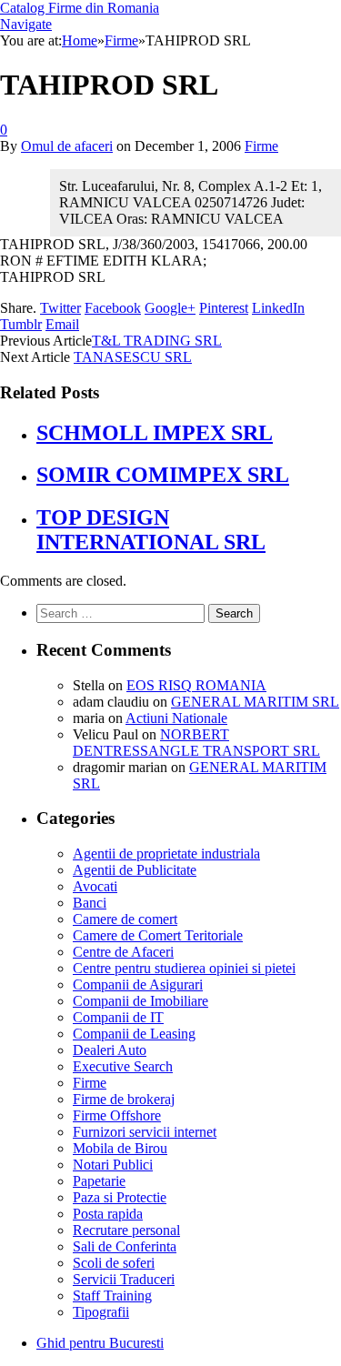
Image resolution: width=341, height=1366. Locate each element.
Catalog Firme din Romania (79, 7)
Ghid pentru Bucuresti (100, 1343)
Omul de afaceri (67, 146)
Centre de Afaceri (123, 951)
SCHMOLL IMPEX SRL (154, 433)
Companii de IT (118, 1017)
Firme (261, 146)
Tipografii (101, 1312)
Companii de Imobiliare (140, 1001)
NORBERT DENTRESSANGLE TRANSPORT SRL (196, 742)
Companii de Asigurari (138, 984)
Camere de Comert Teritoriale (158, 935)
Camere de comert (125, 919)
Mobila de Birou (120, 1148)
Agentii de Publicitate (134, 870)
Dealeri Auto (109, 1050)
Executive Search (123, 1066)
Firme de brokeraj (124, 1099)
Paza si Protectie (119, 1197)
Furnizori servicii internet (144, 1132)
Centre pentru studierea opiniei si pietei (184, 968)
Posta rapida (108, 1213)
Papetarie (99, 1181)
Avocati (95, 886)
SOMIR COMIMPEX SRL (162, 475)
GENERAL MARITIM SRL (255, 701)
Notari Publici (113, 1164)
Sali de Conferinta (124, 1246)
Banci (89, 902)
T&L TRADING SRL (157, 340)
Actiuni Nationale (176, 718)
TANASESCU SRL (133, 357)
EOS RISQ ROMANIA (196, 685)
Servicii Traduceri (124, 1279)
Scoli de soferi (114, 1263)
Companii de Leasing (134, 1033)
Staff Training (112, 1295)
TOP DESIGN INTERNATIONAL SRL (151, 530)
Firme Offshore (117, 1115)
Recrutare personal (126, 1230)
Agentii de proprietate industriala (166, 853)
